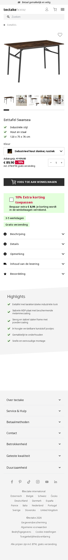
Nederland (37, 505)
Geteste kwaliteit (18, 456)
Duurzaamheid (17, 468)
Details (14, 244)
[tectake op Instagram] (38, 481)
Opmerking (17, 254)
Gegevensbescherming (33, 522)
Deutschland (21, 500)
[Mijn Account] (46, 9)
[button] (9, 100)
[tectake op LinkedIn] (55, 481)
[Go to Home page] (15, 9)
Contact (12, 433)
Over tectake (15, 400)
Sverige (17, 510)
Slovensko (30, 510)
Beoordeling (17, 273)
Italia (25, 505)
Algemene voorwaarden (34, 527)
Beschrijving (17, 234)
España (49, 500)
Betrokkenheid (17, 444)
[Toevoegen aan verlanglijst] (60, 35)
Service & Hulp (16, 411)
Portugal (52, 505)
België (29, 496)
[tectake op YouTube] (46, 482)
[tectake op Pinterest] (20, 482)
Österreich (16, 496)
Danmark (36, 500)
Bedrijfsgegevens (21, 531)
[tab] (6, 110)
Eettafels (11, 25)
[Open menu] (62, 9)
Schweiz (42, 496)
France (14, 505)
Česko (54, 496)
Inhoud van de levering (24, 264)
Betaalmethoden (18, 422)
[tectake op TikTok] (28, 482)
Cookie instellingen (46, 531)
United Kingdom (49, 510)
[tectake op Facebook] (12, 481)
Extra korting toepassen (30, 199)
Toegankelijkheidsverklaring (35, 536)
